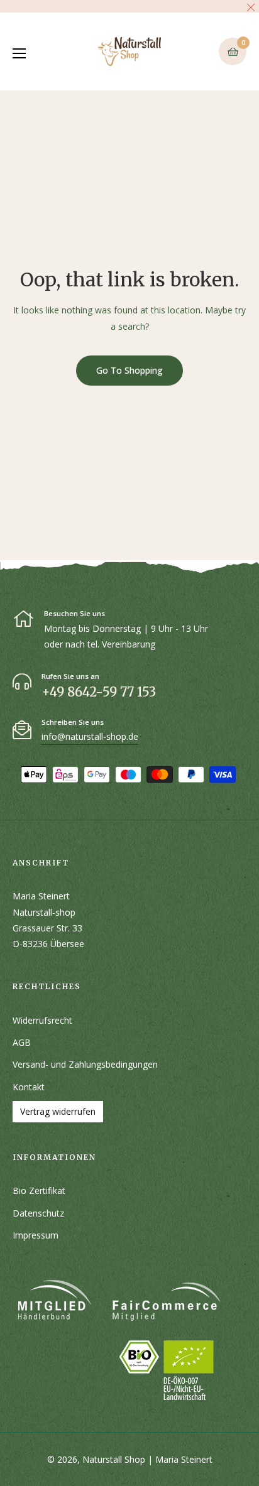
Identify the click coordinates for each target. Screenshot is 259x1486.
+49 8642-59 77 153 (98, 692)
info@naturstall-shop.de (89, 736)
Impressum (35, 1235)
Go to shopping (129, 370)
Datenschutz (38, 1213)
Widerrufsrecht (42, 1020)
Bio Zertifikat (39, 1190)
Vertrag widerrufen (58, 1111)
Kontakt (29, 1087)
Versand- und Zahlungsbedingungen (85, 1064)
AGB (22, 1042)
